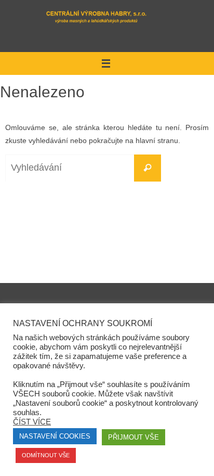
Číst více (32, 421)
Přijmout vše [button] (133, 437)
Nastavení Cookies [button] (54, 436)
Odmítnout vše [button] (46, 455)
